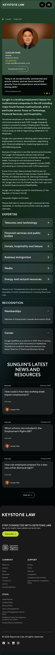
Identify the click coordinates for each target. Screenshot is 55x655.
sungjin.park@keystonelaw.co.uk (17, 63)
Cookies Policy (7, 599)
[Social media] (3, 639)
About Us (5, 561)
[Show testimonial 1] (44, 89)
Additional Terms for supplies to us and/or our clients (14, 614)
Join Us (4, 580)
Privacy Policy (7, 602)
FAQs (30, 564)
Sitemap (31, 567)
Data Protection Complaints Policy (38, 578)
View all (26, 491)
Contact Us (6, 577)
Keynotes (5, 570)
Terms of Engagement (10, 605)
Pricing (30, 561)
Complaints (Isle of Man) (37, 574)
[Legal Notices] (10, 544)
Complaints (32, 570)
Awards (5, 574)
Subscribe (9, 530)
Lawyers (8, 19)
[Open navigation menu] (49, 4)
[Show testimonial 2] (47, 89)
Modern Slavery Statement (12, 619)
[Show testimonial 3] (49, 89)
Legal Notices (7, 595)
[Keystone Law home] (13, 5)
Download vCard (15, 69)
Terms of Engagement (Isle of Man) (13, 609)
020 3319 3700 (11, 60)
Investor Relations (8, 583)
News (4, 567)
